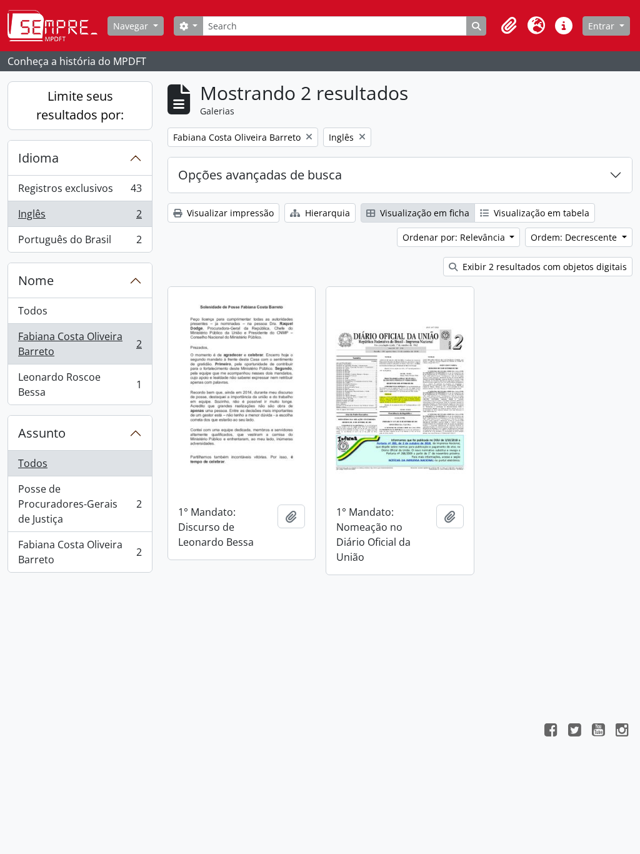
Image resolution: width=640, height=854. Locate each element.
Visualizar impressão (229, 213)
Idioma (38, 157)
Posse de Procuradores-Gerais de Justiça (80, 504)
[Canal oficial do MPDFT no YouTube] (598, 731)
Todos (33, 311)
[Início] (58, 25)
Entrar (602, 26)
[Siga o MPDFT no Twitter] (574, 731)
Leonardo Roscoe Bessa (80, 384)
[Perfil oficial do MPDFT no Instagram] (621, 731)
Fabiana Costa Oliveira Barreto (80, 343)
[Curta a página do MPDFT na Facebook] (550, 731)
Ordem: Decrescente (575, 237)
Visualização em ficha (423, 213)
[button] (508, 25)
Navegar (132, 26)
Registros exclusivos (80, 191)
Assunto (42, 432)
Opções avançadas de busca (260, 174)
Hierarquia (326, 213)
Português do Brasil (80, 242)
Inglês (80, 217)
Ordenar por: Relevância (455, 237)
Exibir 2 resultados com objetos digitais (543, 267)
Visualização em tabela (540, 213)
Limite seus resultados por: (80, 105)
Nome (36, 280)
